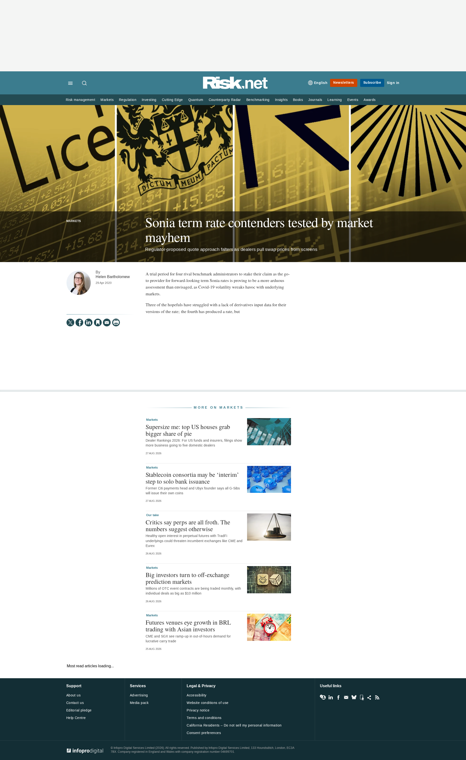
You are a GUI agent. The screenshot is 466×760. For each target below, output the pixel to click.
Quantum (195, 100)
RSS (377, 697)
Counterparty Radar (225, 100)
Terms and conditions (204, 718)
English (321, 82)
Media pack (139, 703)
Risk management (80, 100)
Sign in (393, 82)
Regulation (127, 100)
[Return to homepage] (235, 88)
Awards (369, 100)
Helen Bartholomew (113, 276)
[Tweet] (70, 322)
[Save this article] (98, 322)
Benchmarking (258, 100)
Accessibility (196, 695)
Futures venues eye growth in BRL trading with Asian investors (188, 625)
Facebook (338, 697)
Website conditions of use (208, 703)
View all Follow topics (323, 697)
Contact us (75, 703)
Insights (281, 100)
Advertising (139, 695)
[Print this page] (116, 322)
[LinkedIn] (88, 322)
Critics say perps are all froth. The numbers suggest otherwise (188, 525)
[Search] (85, 83)
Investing (149, 100)
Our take (152, 515)
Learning (334, 100)
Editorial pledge (79, 710)
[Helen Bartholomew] (79, 283)
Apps (362, 697)
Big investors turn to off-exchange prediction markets (187, 578)
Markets (107, 100)
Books (298, 100)
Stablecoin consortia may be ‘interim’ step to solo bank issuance (192, 478)
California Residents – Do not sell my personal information (234, 725)
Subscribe (372, 82)
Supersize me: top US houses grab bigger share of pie (188, 430)
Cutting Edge (172, 100)
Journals (315, 100)
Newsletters (343, 82)
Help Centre (76, 718)
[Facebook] (79, 322)
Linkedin (330, 697)
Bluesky (354, 697)
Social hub (369, 697)
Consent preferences (204, 733)
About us (73, 695)
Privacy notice (198, 710)
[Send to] (107, 322)
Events (352, 100)
